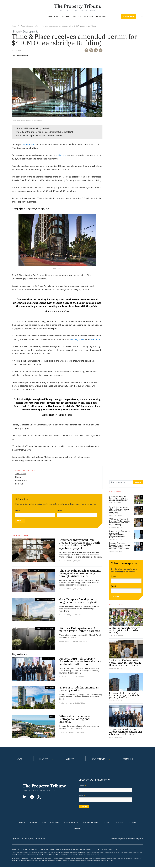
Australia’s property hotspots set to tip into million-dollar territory (118, 498)
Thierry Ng (62, 561)
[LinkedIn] (24, 797)
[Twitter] (39, 797)
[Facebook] (32, 797)
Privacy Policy (29, 838)
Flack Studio (95, 339)
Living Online (139, 838)
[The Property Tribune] (48, 787)
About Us (22, 822)
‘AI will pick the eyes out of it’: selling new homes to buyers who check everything (119, 510)
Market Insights (50, 687)
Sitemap (77, 827)
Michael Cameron (64, 641)
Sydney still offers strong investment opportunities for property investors (119, 534)
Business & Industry (34, 571)
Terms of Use (40, 838)
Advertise (33, 822)
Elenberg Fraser (77, 339)
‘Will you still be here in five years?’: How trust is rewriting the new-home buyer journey (119, 522)
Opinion (52, 716)
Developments (88, 16)
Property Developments (29, 25)
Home (50, 16)
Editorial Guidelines (71, 822)
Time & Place (28, 144)
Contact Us (132, 822)
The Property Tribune (20, 55)
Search (138, 482)
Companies (100, 16)
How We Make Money (90, 822)
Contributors (55, 822)
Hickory (62, 155)
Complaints (107, 822)
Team (44, 822)
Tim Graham (63, 703)
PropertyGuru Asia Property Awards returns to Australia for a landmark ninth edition (119, 546)
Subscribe (129, 16)
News (56, 16)
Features (65, 16)
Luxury (38, 599)
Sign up (20, 521)
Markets (76, 16)
